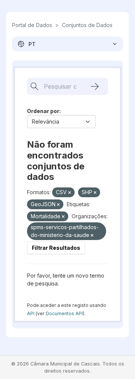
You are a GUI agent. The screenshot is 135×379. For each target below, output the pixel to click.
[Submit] (95, 86)
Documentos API (64, 313)
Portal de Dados (32, 25)
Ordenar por (43, 111)
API (30, 313)
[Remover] (69, 192)
